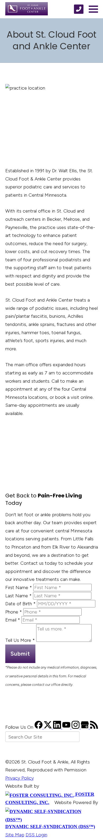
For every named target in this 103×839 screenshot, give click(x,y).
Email (12, 620)
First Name (18, 587)
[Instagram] (76, 727)
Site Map (14, 835)
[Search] (90, 736)
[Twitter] (48, 727)
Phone (13, 612)
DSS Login (36, 835)
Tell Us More (20, 640)
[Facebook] (39, 727)
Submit (20, 653)
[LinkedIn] (57, 727)
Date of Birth (20, 604)
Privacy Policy (19, 778)
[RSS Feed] (94, 727)
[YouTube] (67, 727)
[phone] (78, 9)
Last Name (18, 596)
